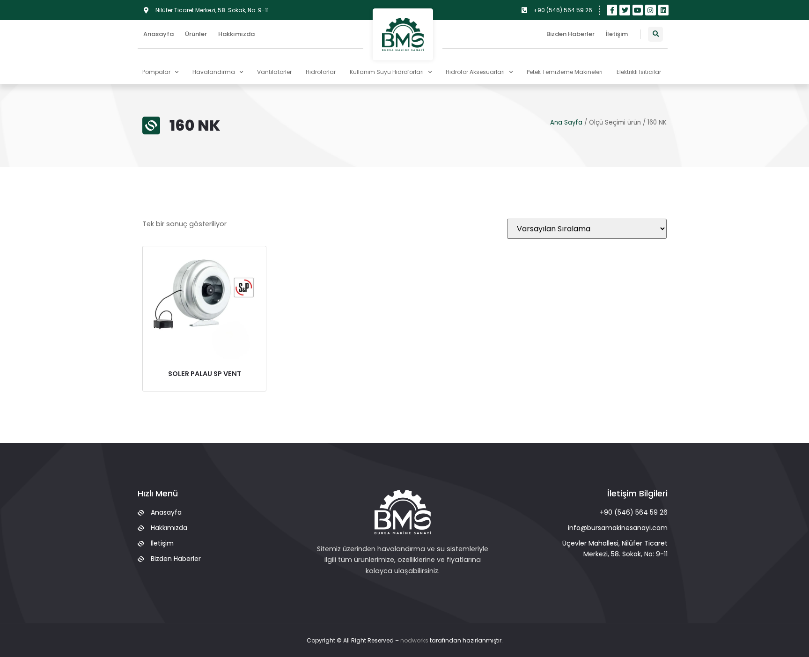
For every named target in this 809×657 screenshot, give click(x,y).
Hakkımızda (236, 34)
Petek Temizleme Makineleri (565, 72)
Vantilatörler (274, 72)
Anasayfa (158, 34)
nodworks (414, 640)
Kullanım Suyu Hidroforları (387, 72)
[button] (655, 34)
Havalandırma (213, 72)
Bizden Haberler (570, 34)
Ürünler (196, 34)
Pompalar (156, 72)
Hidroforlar (321, 72)
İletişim (617, 34)
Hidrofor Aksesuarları (475, 72)
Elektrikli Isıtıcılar (639, 72)
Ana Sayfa (566, 122)
